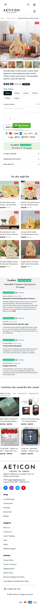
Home (2, 18)
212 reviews (28, 284)
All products (11, 18)
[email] (16, 480)
